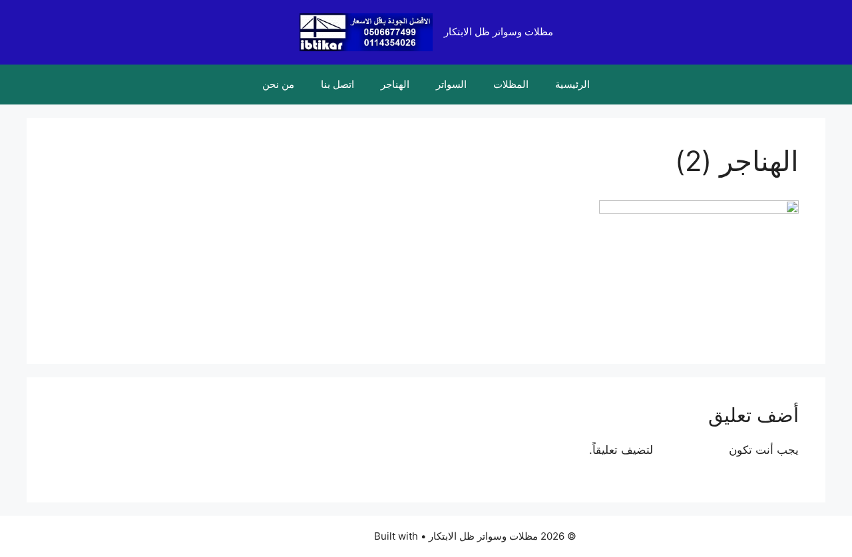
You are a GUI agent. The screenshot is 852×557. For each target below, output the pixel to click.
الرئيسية (572, 84)
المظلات (511, 84)
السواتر (451, 84)
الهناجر (395, 84)
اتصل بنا (337, 84)
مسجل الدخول (691, 450)
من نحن (278, 84)
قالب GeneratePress (323, 536)
